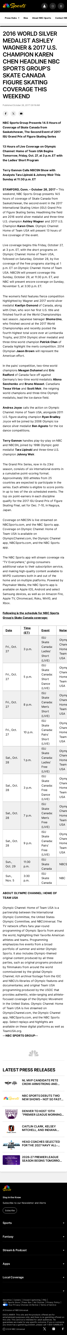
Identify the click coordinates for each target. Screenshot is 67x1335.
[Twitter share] (13, 113)
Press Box (26, 1302)
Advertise (7, 1300)
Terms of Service (48, 1305)
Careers (17, 1300)
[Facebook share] (5, 113)
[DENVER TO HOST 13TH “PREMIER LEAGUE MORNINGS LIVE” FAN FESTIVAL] (11, 1114)
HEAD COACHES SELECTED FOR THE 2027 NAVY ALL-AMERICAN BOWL (41, 1143)
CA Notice (33, 1305)
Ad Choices (39, 1302)
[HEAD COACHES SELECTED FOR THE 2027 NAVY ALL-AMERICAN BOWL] (11, 1145)
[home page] (14, 6)
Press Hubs (11, 18)
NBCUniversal (21, 1310)
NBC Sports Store (11, 1302)
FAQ (44, 1300)
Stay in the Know (12, 1197)
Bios (26, 18)
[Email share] (21, 113)
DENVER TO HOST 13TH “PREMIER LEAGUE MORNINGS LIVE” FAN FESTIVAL (42, 1112)
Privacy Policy (53, 1302)
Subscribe (10, 1210)
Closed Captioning (32, 1300)
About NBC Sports (41, 18)
